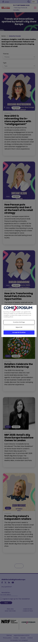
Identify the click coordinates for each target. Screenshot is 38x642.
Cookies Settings (19, 322)
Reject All (19, 327)
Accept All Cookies (18, 332)
